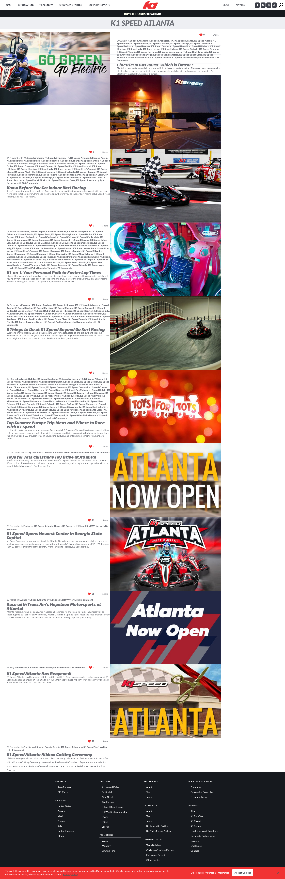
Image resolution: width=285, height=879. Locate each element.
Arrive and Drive (110, 787)
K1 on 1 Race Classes (112, 807)
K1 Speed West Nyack (53, 415)
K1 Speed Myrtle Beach (52, 401)
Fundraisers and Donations (204, 831)
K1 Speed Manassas (49, 251)
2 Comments (103, 452)
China (61, 836)
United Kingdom (66, 831)
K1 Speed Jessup (63, 248)
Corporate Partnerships (202, 836)
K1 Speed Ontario (188, 49)
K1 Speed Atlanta (183, 40)
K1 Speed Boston (139, 43)
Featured (24, 231)
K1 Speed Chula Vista (88, 237)
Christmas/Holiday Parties (160, 850)
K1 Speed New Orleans (80, 254)
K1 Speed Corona (84, 163)
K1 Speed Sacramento (170, 51)
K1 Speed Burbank (69, 160)
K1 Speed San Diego (141, 54)
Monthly (106, 846)
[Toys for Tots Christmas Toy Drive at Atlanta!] (165, 407)
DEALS (226, 5)
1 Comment (18, 749)
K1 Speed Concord (200, 43)
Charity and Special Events (37, 452)
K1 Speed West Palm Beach (29, 268)
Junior (149, 797)
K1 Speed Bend (15, 160)
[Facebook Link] (257, 5)
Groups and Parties (70, 5)
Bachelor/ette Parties (157, 826)
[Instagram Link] (263, 5)
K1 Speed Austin (203, 40)
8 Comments (60, 418)
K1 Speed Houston (27, 169)
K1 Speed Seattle (51, 262)
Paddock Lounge (64, 322)
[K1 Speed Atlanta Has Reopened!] (165, 627)
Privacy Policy (70, 874)
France (61, 821)
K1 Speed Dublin (160, 46)
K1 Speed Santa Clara (190, 54)
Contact (194, 851)
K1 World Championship (114, 812)
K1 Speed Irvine (151, 49)
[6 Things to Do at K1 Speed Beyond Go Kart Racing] (165, 259)
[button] (278, 872)
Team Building (153, 845)
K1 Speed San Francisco (165, 54)
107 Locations (26, 5)
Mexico (61, 816)
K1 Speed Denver (141, 46)
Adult (149, 787)
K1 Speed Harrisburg (44, 245)
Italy (60, 826)
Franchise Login (198, 797)
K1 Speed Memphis (71, 251)
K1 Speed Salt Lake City (195, 51)
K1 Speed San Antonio (18, 177)
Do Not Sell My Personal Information (210, 872)
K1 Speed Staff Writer (88, 526)
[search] (281, 5)
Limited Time (108, 851)
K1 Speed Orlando (209, 49)
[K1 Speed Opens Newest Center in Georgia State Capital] (165, 480)
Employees (196, 846)
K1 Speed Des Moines (81, 242)
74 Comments (64, 268)
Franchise (195, 787)
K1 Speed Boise (32, 160)
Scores (105, 827)
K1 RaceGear (197, 816)
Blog (192, 811)
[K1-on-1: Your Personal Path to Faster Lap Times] (165, 186)
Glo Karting (108, 802)
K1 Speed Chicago (179, 43)
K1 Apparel (196, 826)
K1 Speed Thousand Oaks (61, 180)
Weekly (106, 841)
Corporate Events (99, 5)
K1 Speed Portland (147, 51)
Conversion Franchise (201, 792)
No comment (86, 599)
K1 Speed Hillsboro (199, 46)
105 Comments (30, 183)
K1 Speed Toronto (161, 57)
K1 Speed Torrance (182, 57)
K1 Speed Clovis (45, 163)
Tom (49, 268)
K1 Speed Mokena (36, 254)
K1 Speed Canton (89, 160)
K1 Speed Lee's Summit (84, 169)
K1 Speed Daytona (24, 166)
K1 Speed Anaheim (138, 40)
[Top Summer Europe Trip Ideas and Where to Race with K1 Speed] (165, 333)
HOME (8, 5)
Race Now (47, 5)
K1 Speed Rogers (48, 174)
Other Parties (153, 860)
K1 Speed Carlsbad (159, 43)
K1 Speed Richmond (27, 174)
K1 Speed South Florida (138, 57)
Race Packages (65, 787)
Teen (148, 792)
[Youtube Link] (268, 5)
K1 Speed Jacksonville (42, 248)
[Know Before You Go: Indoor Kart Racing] (165, 112)
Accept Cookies (243, 872)
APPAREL (240, 5)
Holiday (32, 378)
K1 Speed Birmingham (63, 234)
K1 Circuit (195, 821)
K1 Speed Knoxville (83, 248)
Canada (61, 811)
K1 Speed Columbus (38, 239)
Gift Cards (63, 792)
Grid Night (107, 797)
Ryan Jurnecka (203, 57)
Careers (194, 841)
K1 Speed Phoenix (126, 51)
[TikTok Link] (274, 5)
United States (64, 806)
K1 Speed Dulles (23, 245)
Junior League (37, 231)
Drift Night (107, 792)
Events (23, 599)
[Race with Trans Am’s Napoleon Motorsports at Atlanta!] (165, 554)
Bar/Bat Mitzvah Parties (158, 831)
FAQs (105, 817)
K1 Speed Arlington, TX (161, 40)
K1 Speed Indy (134, 49)
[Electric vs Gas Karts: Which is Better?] (55, 68)
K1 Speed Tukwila (77, 265)
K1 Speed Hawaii (179, 46)
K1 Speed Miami (169, 49)
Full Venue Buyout (155, 855)
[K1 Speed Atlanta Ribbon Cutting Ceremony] (165, 701)
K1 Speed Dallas (20, 242)
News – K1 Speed (45, 322)
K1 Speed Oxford (65, 404)
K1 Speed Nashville (24, 171)
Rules (105, 822)
